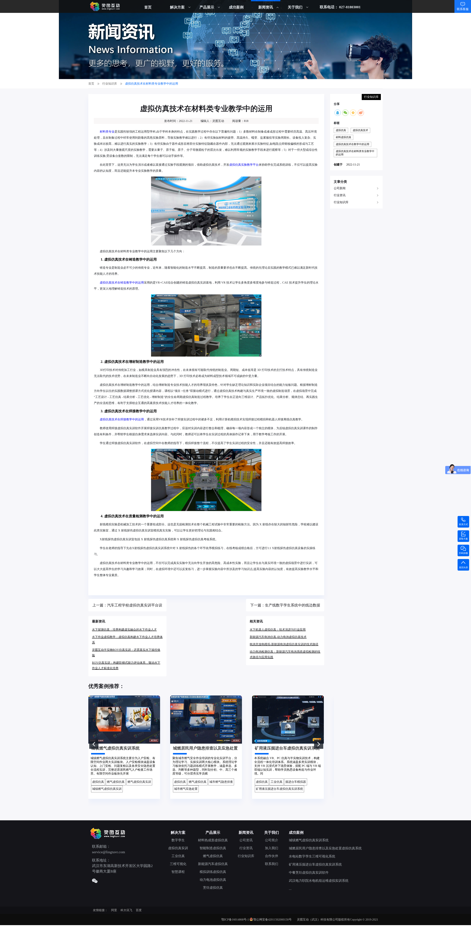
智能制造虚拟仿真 (213, 848)
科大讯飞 (126, 910)
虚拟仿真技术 (360, 130)
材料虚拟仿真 (343, 137)
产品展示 (206, 7)
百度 (139, 910)
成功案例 (236, 7)
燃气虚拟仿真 (213, 856)
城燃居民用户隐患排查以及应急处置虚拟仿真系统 (325, 848)
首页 (148, 7)
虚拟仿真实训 (178, 848)
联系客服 (463, 9)
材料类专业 (107, 131)
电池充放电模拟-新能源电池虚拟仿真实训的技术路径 (284, 644)
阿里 (114, 910)
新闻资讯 (265, 7)
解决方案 (177, 7)
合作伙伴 (271, 856)
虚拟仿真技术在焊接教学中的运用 (122, 419)
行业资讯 (340, 195)
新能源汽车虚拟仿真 (213, 864)
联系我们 (271, 864)
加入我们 (271, 848)
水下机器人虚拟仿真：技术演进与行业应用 (278, 629)
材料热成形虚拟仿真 (213, 840)
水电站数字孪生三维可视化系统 (312, 856)
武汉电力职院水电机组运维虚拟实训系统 (318, 880)
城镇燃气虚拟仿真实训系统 (309, 840)
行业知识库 (341, 202)
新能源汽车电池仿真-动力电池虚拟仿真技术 (278, 636)
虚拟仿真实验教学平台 (244, 164)
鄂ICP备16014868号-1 (235, 919)
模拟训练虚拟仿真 (213, 872)
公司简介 (271, 840)
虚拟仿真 (341, 130)
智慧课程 (178, 872)
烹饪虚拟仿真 (213, 887)
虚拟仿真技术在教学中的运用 (352, 144)
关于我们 (295, 7)
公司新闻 (340, 188)
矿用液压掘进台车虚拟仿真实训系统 (315, 864)
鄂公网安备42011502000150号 (272, 919)
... (290, 889)
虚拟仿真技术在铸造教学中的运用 (122, 282)
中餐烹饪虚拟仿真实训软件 (309, 872)
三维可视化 (178, 864)
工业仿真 (178, 856)
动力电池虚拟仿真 (213, 880)
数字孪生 (178, 840)
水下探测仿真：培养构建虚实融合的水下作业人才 (124, 629)
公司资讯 (246, 840)
